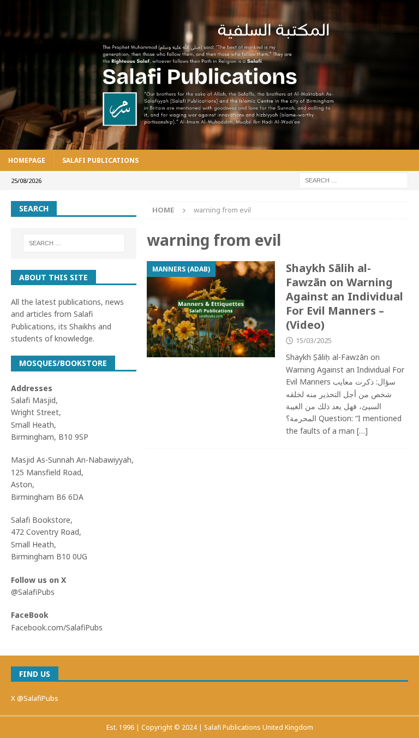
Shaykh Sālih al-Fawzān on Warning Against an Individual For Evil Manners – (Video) (344, 296)
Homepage (26, 160)
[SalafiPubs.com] (209, 143)
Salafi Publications (100, 160)
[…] (362, 431)
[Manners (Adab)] (211, 309)
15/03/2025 (314, 340)
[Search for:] (353, 180)
